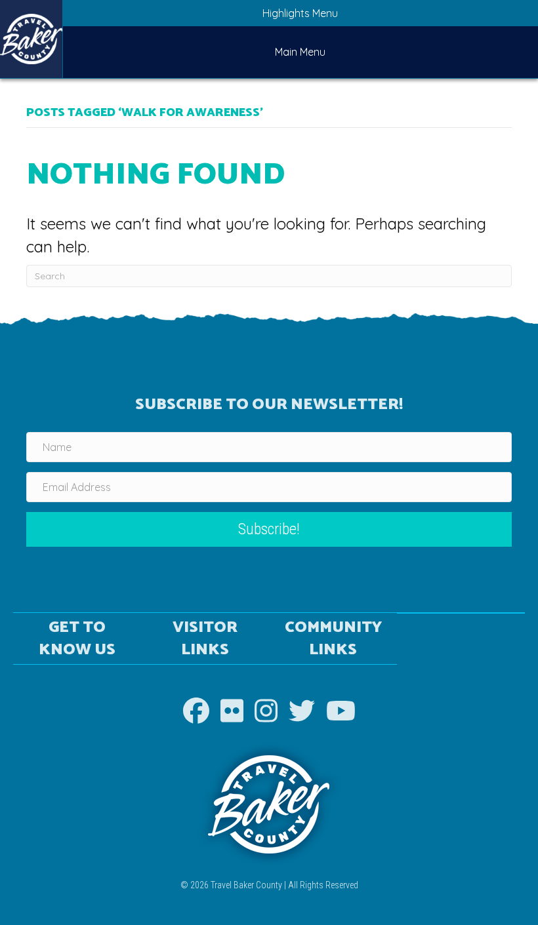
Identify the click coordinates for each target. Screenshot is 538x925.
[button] (269, 529)
